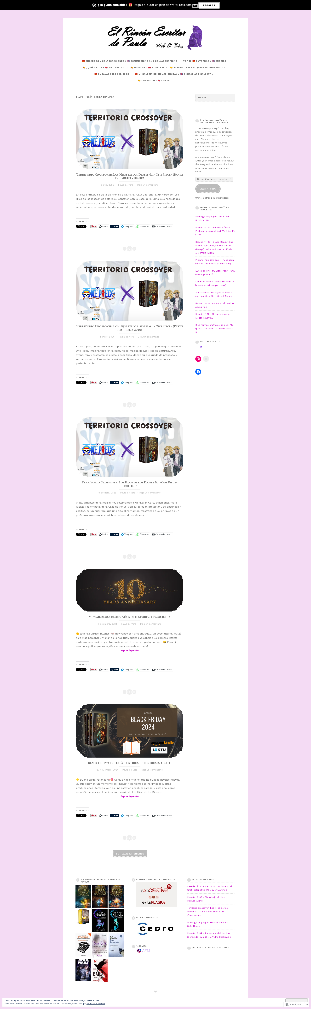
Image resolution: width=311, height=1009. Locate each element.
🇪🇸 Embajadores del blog (111, 74)
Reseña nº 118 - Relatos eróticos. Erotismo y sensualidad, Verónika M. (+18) (215, 231)
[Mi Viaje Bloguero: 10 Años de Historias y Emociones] (129, 590)
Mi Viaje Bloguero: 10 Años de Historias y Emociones (130, 617)
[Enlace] (206, 359)
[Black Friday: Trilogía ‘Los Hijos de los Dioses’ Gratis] (129, 731)
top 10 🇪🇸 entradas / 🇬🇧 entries (204, 61)
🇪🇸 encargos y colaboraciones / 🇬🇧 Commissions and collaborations (129, 61)
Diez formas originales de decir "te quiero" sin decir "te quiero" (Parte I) (214, 328)
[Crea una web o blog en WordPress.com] (155, 991)
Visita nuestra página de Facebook (211, 947)
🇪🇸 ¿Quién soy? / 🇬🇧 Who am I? (102, 67)
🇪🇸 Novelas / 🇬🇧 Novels (146, 67)
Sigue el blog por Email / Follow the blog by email (214, 121)
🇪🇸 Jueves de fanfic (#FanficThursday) (196, 67)
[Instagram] (198, 359)
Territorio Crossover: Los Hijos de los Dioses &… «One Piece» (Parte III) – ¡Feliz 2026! (129, 328)
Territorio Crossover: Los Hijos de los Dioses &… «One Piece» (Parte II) (130, 484)
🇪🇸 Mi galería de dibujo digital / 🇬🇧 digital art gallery (173, 74)
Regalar (209, 5)
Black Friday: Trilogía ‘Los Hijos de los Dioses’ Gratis (129, 763)
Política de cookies (95, 1004)
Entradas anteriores (130, 853)
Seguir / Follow (208, 188)
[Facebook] (198, 372)
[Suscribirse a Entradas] (201, 347)
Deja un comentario (148, 185)
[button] (83, 897)
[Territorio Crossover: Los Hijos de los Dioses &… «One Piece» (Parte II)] (129, 447)
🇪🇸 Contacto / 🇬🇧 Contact (155, 80)
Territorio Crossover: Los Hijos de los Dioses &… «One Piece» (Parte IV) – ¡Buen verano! (129, 176)
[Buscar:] (215, 97)
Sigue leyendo (107, 651)
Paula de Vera (125, 185)
